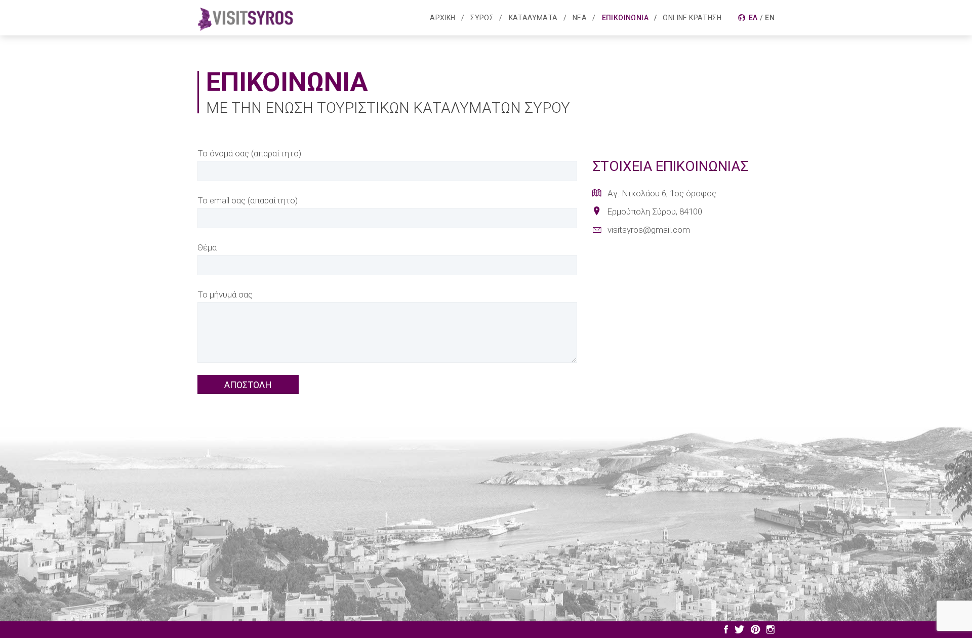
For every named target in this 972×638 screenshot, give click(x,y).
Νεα (580, 18)
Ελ (753, 18)
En (770, 18)
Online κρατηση (692, 18)
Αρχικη (442, 18)
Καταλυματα (533, 18)
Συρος (482, 18)
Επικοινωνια (625, 18)
